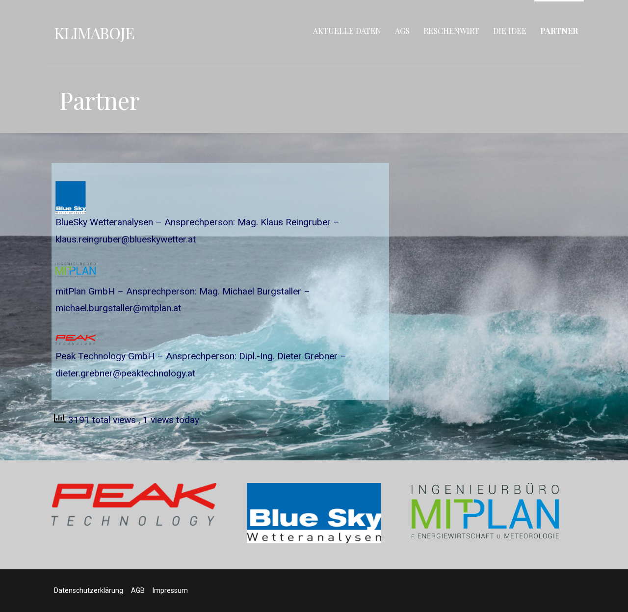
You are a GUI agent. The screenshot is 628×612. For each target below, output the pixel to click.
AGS (402, 31)
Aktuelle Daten (347, 31)
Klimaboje (94, 32)
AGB (138, 590)
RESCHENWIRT (451, 31)
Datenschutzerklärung (88, 590)
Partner (559, 31)
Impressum (170, 590)
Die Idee (509, 31)
